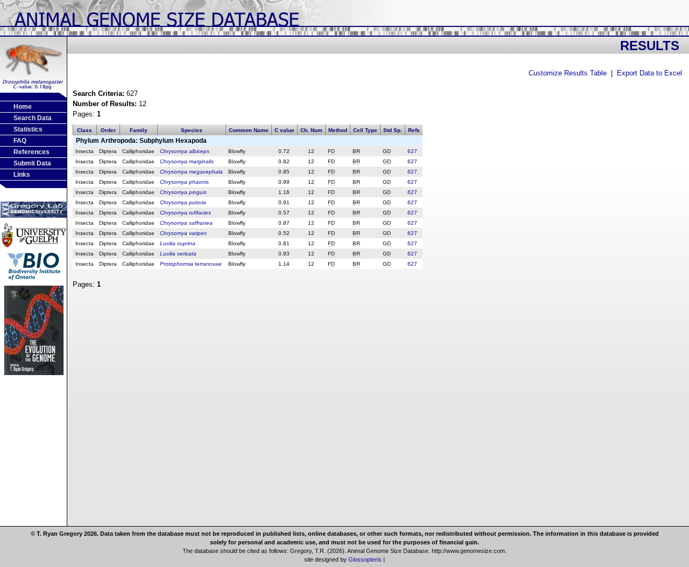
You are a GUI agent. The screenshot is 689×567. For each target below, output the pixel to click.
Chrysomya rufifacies (185, 213)
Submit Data (32, 163)
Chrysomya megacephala (191, 172)
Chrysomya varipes (183, 233)
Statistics (28, 129)
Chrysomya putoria (183, 202)
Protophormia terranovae (191, 264)
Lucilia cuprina (177, 243)
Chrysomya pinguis (183, 192)
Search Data (32, 118)
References (31, 152)
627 (412, 151)
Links (21, 174)
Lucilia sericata (178, 254)
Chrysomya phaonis (184, 182)
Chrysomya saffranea (186, 223)
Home (22, 106)
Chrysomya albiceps (184, 151)
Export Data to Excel (649, 73)
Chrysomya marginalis (187, 161)
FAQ (19, 140)
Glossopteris (365, 559)
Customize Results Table (568, 73)
